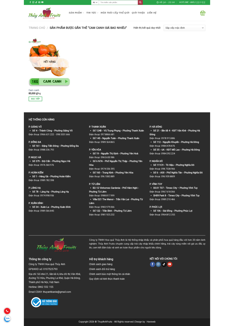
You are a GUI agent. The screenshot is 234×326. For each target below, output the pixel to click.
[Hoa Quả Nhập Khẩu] (46, 13)
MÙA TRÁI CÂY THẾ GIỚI (115, 13)
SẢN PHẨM (75, 13)
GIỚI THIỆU (138, 13)
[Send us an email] (39, 2)
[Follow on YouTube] (42, 2)
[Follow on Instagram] (33, 2)
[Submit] (140, 2)
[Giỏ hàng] (202, 13)
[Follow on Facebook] (30, 2)
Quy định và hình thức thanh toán (107, 278)
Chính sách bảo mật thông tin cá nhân (109, 274)
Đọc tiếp (35, 99)
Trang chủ (37, 27)
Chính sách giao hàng (100, 264)
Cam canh (34, 90)
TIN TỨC (91, 13)
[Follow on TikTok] (36, 2)
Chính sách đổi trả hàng (102, 269)
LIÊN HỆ (151, 13)
